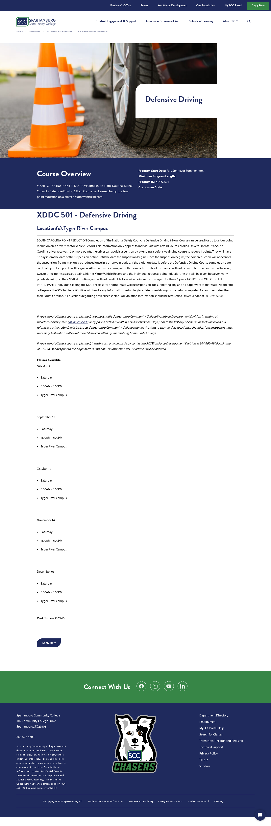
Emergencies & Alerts (170, 801)
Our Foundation (205, 5)
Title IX (203, 760)
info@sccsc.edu (78, 322)
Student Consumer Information (106, 801)
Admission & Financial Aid (162, 21)
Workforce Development (172, 5)
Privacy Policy (208, 753)
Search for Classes (211, 734)
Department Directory (213, 715)
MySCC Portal (233, 5)
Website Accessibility (141, 801)
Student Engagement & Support (116, 21)
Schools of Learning (201, 21)
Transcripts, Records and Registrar (221, 741)
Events (144, 5)
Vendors (204, 766)
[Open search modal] (249, 21)
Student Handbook (198, 801)
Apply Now (258, 5)
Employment (207, 722)
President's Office (120, 5)
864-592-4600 (25, 737)
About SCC (230, 21)
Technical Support (211, 747)
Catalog (219, 801)
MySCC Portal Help (211, 728)
